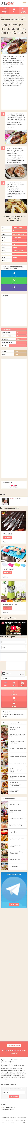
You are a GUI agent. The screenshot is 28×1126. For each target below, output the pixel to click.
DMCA (24, 1122)
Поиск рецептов (13, 1122)
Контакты (4, 1122)
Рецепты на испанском (8, 1109)
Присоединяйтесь (14, 1045)
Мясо (16, 351)
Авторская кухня (6, 329)
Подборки (22, 1120)
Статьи (17, 1120)
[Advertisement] (14, 97)
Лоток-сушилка (8, 569)
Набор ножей (7, 534)
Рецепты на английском (9, 1107)
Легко (18, 339)
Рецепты (10, 1120)
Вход (20, 1122)
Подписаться (14, 904)
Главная (5, 1120)
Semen (16, 354)
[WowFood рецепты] (7, 3)
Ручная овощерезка (10, 604)
